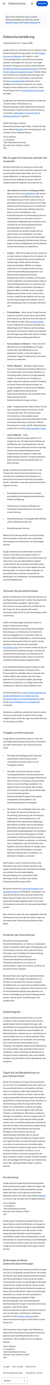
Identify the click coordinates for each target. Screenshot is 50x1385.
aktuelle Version (12, 22)
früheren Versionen (25, 1316)
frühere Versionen (30, 22)
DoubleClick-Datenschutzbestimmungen (20, 69)
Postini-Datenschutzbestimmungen (18, 72)
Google (6, 1366)
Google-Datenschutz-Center (32, 90)
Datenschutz (30, 1366)
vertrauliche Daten (10, 647)
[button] (4, 4)
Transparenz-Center (33, 1373)
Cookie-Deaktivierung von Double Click (24, 702)
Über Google (17, 1366)
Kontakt (19, 129)
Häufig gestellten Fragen (36, 428)
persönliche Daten (17, 81)
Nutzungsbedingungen (13, 1373)
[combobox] (15, 1380)
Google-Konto (29, 194)
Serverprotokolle (36, 322)
